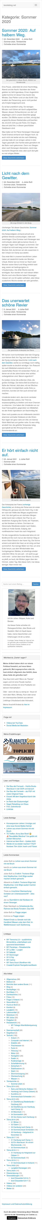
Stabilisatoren (16, 1068)
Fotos (8, 997)
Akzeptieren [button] (12, 1218)
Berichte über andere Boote (17, 984)
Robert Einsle (9, 919)
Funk (13, 1048)
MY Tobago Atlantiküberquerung (24, 1025)
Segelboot (10, 1032)
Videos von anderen (14, 1185)
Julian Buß (28, 39)
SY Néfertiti (10, 952)
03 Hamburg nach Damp (20, 1127)
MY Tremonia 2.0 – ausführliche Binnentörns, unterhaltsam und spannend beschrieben (19, 942)
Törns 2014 (10, 1086)
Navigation (15, 1055)
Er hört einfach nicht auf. (20, 452)
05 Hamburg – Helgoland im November (22, 1133)
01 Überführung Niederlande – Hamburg (23, 1102)
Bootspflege (11, 989)
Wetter (9, 1188)
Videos (9, 1183)
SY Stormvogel (12, 955)
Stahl (13, 1071)
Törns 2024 (10, 1170)
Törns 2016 (10, 1119)
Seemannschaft (12, 1030)
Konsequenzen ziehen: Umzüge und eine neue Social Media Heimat (21, 824)
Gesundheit (11, 1002)
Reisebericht (11, 1022)
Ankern (14, 1038)
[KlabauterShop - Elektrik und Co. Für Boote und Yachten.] (19, 741)
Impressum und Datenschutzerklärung (17, 1204)
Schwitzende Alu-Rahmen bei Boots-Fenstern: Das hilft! (19, 907)
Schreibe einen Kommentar (15, 44)
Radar (13, 1058)
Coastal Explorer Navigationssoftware (21, 965)
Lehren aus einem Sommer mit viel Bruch (20, 829)
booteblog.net (10, 5)
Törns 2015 (10, 1099)
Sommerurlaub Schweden (21, 1096)
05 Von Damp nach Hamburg (22, 1117)
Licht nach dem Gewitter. (15, 175)
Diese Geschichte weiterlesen (13, 158)
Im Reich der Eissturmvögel (17, 801)
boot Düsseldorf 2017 (19, 1180)
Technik (9, 1035)
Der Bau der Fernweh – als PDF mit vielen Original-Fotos (20, 792)
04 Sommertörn (17, 1114)
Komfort (9, 1007)
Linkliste (9, 809)
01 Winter (15, 1122)
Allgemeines (11, 979)
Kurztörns (15, 1094)
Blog (8, 987)
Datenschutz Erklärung (27, 1218)
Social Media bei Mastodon (17, 725)
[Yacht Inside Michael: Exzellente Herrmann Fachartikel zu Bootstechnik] (19, 767)
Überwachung (16, 1076)
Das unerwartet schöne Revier (15, 302)
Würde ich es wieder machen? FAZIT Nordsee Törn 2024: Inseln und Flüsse (21, 845)
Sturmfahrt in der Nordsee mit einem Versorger (18, 901)
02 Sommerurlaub (18, 1157)
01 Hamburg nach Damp (20, 1140)
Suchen (36, 584)
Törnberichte (21, 41)
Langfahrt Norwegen (19, 1168)
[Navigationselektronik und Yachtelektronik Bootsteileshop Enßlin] (19, 758)
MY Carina (10, 960)
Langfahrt (10, 1010)
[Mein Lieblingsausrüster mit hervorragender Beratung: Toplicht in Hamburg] (19, 749)
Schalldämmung (17, 1063)
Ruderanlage (16, 1060)
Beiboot (9, 981)
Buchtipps (10, 992)
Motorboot (10, 1015)
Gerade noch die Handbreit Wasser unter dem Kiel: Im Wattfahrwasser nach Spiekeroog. (18, 922)
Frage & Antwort (12, 999)
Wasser (14, 1078)
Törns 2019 (10, 1160)
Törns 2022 (10, 1165)
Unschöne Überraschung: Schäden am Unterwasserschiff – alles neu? (19, 893)
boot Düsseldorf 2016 (19, 1178)
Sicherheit (15, 1066)
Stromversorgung (18, 1073)
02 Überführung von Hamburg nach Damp (23, 1108)
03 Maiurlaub (16, 1111)
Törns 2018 (10, 1150)
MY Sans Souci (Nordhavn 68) (18, 962)
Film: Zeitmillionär (13, 806)
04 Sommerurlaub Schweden (22, 1129)
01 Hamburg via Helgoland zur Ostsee (23, 1153)
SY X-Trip (10, 957)
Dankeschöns (11, 994)
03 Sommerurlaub (18, 1147)
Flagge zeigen (21, 912)
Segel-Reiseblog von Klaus (17, 804)
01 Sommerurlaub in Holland (22, 1163)
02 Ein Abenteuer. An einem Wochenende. (22, 1143)
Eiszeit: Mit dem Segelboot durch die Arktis (21, 797)
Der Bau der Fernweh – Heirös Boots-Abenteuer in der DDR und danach (21, 787)
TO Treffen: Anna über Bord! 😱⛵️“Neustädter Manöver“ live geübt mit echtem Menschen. (21, 836)
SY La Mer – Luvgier (14, 949)
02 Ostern (15, 1124)
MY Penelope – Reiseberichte (18, 947)
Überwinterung (12, 1173)
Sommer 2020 (9, 41)
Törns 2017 (10, 1137)
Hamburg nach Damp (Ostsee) (23, 1091)
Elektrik (14, 1043)
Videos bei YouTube (14, 723)
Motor (13, 1053)
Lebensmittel (11, 1012)
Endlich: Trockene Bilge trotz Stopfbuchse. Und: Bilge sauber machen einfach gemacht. (19, 876)
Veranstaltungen (12, 1175)
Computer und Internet (20, 1040)
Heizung (14, 1050)
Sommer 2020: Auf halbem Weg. (19, 32)
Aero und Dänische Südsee (22, 1089)
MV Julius (10, 1017)
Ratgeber (10, 1020)
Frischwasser (16, 1045)
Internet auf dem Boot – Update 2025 (21, 841)
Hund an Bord (12, 1004)
